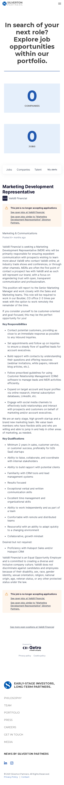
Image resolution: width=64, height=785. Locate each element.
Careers (10, 727)
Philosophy (12, 698)
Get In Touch (13, 734)
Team (7, 705)
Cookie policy (40, 655)
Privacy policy (25, 655)
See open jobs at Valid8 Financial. (28, 212)
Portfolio (12, 712)
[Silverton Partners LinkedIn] (5, 762)
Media (8, 742)
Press (8, 719)
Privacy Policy (11, 777)
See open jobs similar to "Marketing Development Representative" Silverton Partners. (31, 219)
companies (23, 169)
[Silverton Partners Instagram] (11, 762)
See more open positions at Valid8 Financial (32, 627)
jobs (9, 169)
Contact (25, 777)
